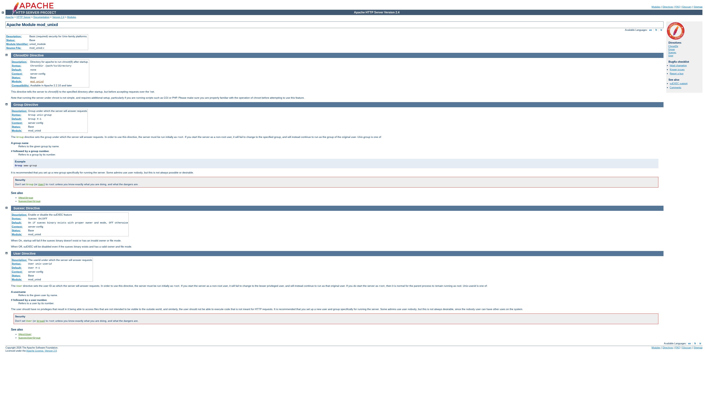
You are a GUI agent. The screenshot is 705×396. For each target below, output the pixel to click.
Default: (17, 69)
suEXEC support (679, 83)
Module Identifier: (17, 44)
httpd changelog (678, 65)
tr (661, 30)
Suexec (672, 52)
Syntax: (16, 65)
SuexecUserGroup (29, 201)
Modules (656, 7)
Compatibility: (20, 85)
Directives (668, 7)
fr (656, 30)
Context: (17, 73)
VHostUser (25, 334)
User (670, 55)
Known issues (677, 69)
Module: (17, 81)
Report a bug (676, 73)
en (650, 30)
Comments (675, 87)
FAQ (677, 7)
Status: (10, 40)
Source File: (13, 47)
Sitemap (698, 7)
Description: (14, 36)
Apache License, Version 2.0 (41, 350)
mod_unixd (37, 81)
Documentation (41, 17)
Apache (10, 17)
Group (671, 49)
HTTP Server (23, 17)
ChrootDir (673, 46)
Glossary (687, 7)
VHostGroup (25, 197)
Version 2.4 (58, 17)
